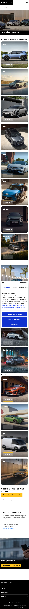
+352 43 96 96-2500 (8, 528)
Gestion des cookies (11, 608)
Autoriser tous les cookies (14, 314)
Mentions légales (7, 605)
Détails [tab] (15, 287)
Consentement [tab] (6, 287)
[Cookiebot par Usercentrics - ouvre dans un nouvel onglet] (20, 283)
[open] (27, 3)
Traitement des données (20, 605)
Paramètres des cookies (13, 319)
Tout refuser (14, 324)
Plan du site (20, 608)
